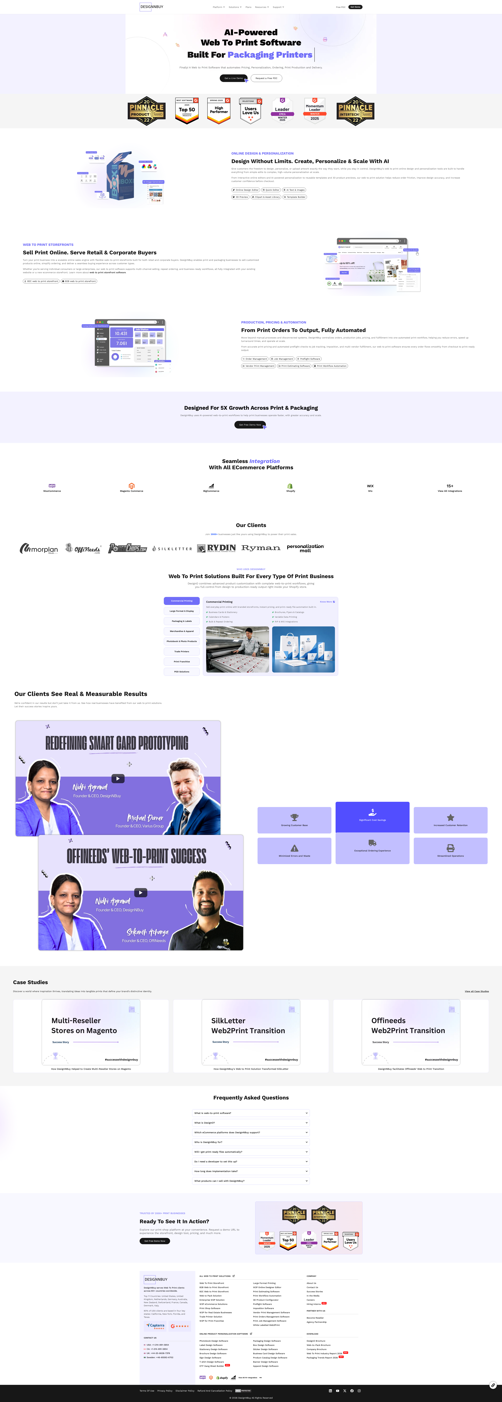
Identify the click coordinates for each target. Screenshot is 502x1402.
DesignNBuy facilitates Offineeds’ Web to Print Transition (411, 1069)
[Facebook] (352, 1390)
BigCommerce (211, 491)
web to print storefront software (108, 272)
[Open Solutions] (241, 7)
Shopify (290, 491)
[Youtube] (337, 1390)
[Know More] (334, 602)
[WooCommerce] (52, 486)
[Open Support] (283, 7)
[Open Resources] (268, 7)
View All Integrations (450, 491)
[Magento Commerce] (131, 486)
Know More (326, 601)
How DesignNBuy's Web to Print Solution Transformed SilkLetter (251, 1069)
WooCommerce (52, 491)
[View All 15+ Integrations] (260, 1377)
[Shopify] (290, 486)
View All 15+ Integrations (247, 1378)
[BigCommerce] (211, 486)
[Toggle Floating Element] (493, 1385)
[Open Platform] (224, 7)
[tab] (182, 601)
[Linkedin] (330, 1390)
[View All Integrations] (450, 486)
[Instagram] (359, 1390)
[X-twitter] (345, 1390)
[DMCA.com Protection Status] (243, 1390)
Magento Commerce (131, 491)
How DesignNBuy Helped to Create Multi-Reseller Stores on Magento (91, 1069)
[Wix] (370, 486)
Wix (370, 491)
